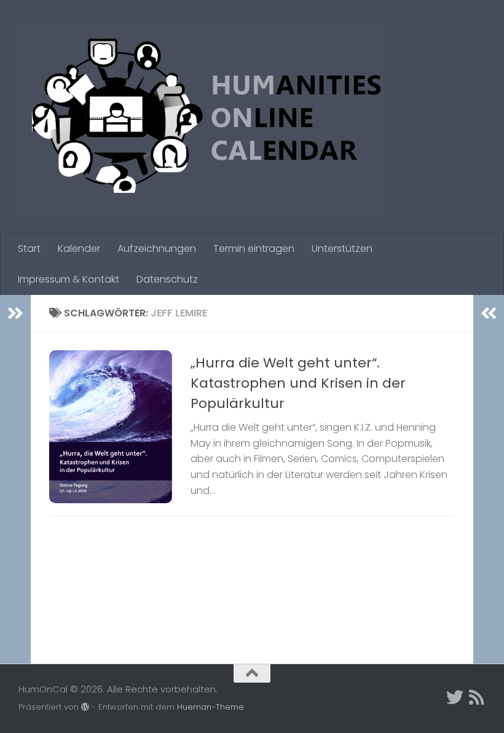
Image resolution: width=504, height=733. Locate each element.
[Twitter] (454, 697)
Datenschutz (167, 279)
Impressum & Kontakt (68, 279)
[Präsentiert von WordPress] (85, 707)
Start (29, 248)
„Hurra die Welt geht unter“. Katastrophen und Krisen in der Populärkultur (298, 383)
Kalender (79, 248)
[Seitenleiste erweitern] (15, 313)
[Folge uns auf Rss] (477, 697)
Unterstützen (342, 248)
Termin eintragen (253, 248)
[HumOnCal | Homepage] (201, 117)
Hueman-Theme (210, 707)
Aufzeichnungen (156, 248)
